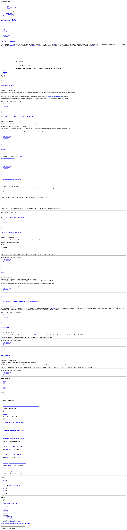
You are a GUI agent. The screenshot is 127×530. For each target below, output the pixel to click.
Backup (7, 217)
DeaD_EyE (7, 449)
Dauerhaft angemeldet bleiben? (8, 528)
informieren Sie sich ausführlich (36, 45)
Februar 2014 (8, 482)
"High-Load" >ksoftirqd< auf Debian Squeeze (11, 232)
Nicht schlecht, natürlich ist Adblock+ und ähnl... (14, 438)
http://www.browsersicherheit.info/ (55, 96)
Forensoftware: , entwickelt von (15, 523)
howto (11, 217)
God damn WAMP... (5, 327)
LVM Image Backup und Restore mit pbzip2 (11, 179)
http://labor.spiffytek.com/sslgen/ (7, 158)
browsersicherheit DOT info (7, 85)
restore (22, 217)
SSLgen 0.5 (3, 149)
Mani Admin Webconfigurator (10, 503)
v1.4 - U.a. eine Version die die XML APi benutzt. (14, 454)
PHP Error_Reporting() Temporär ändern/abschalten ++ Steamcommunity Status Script (20, 301)
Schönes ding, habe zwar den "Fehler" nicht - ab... (14, 463)
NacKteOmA (8, 465)
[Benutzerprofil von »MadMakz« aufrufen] (2, 82)
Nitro (6, 441)
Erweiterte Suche (6, 17)
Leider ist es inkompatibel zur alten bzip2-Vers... (14, 446)
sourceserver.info (8, 20)
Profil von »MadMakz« (8, 41)
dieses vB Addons (54, 308)
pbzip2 (19, 217)
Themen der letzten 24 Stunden (9, 15)
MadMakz (7, 457)
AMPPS (13, 337)
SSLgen (20, 156)
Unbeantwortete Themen (8, 14)
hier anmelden (95, 45)
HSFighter (7, 506)
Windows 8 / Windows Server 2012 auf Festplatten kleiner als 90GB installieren (18, 116)
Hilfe (56, 44)
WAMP (35, 334)
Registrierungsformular (13, 45)
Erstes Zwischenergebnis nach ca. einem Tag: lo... (14, 471)
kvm (14, 217)
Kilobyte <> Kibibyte (5, 355)
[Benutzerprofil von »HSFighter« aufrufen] (4, 500)
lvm (16, 217)
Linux (4, 217)
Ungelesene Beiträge (7, 13)
